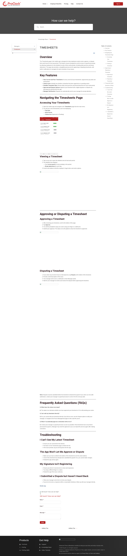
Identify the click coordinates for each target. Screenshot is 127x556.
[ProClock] (23, 544)
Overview (107, 48)
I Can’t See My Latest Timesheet (109, 92)
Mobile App (43, 486)
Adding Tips (45, 528)
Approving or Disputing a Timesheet (108, 70)
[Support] (42, 544)
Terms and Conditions (95, 553)
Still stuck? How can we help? (50, 492)
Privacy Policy (85, 553)
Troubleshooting (109, 87)
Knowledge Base (43, 39)
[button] (47, 4)
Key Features (108, 50)
